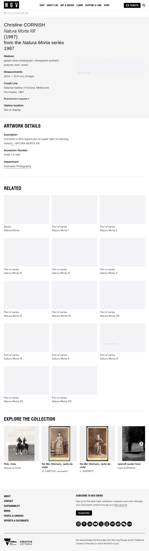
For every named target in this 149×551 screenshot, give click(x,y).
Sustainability (12, 506)
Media (7, 511)
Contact (8, 501)
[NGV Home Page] (11, 5)
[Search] (143, 5)
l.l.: (12, 143)
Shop (106, 5)
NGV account (120, 505)
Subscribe (83, 513)
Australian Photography (17, 166)
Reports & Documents (16, 521)
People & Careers (13, 516)
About (7, 496)
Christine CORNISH (24, 24)
